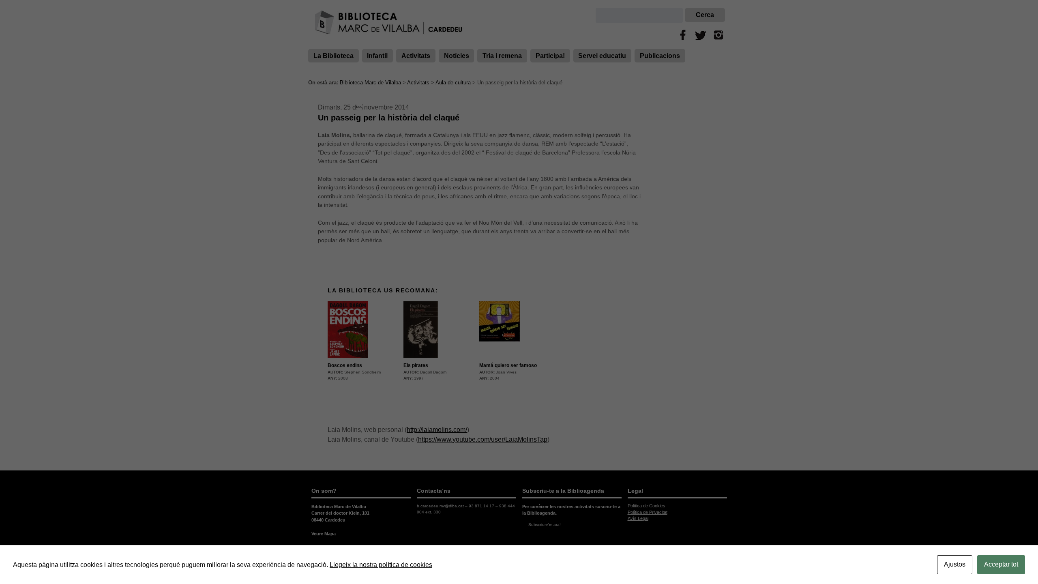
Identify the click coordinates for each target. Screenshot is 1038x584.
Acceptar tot (1001, 564)
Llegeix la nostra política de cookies (381, 564)
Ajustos (954, 564)
